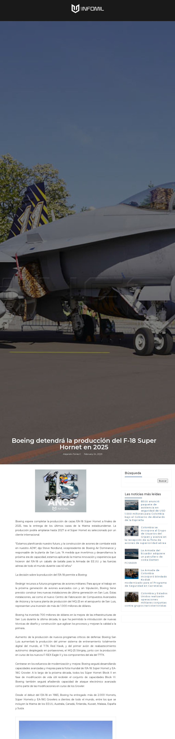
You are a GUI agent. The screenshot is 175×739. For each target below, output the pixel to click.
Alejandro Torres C (72, 454)
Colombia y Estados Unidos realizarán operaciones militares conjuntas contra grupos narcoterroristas (146, 599)
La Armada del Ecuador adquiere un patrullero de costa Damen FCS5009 (145, 556)
